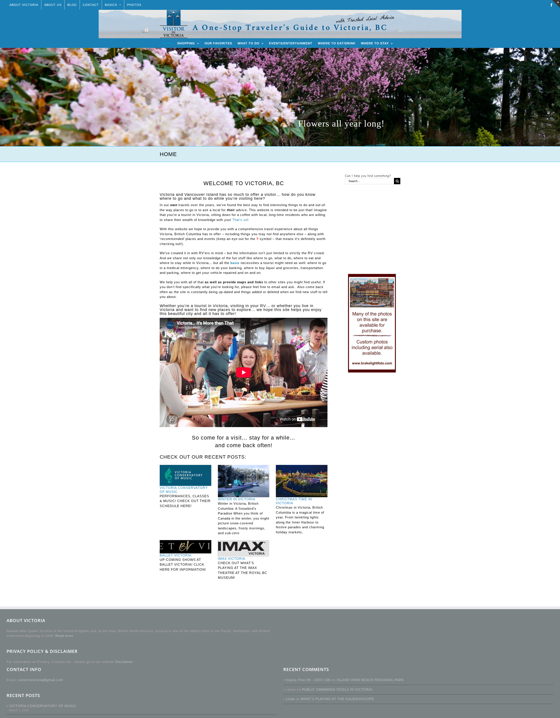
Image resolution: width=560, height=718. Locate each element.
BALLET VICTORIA (175, 555)
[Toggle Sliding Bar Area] (556, 4)
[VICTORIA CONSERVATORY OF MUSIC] (185, 475)
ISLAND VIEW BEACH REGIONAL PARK (370, 680)
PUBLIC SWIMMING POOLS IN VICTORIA (337, 689)
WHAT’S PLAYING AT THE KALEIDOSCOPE (337, 699)
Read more (64, 636)
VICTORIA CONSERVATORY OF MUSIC (42, 706)
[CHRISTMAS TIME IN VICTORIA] (301, 481)
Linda (290, 699)
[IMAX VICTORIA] (244, 548)
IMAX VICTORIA (231, 558)
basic (235, 263)
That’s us (239, 220)
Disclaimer (124, 662)
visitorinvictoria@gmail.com (40, 680)
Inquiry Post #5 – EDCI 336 (308, 680)
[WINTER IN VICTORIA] (244, 481)
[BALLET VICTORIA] (185, 546)
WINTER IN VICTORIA (236, 499)
